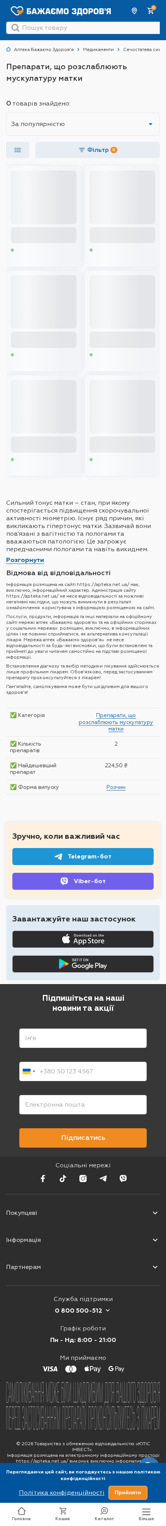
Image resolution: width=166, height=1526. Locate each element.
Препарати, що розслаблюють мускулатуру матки (116, 722)
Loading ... (27, 249)
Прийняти (128, 1492)
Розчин (116, 787)
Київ (135, 10)
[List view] (17, 150)
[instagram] (83, 1178)
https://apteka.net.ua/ (42, 1461)
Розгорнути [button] (25, 560)
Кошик (62, 1518)
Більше (146, 1518)
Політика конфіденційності (62, 1492)
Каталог (104, 1518)
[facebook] (43, 1178)
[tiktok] (63, 1178)
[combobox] (28, 1071)
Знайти (15, 28)
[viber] (123, 1178)
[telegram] (103, 1178)
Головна (21, 1518)
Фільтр (101, 149)
